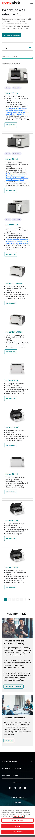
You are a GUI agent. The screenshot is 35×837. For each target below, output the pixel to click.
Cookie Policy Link (18, 816)
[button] (17, 761)
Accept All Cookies (17, 832)
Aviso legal (17, 802)
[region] (17, 820)
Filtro (6, 48)
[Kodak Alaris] (11, 2)
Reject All (17, 826)
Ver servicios (9, 740)
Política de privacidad (17, 798)
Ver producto (10, 125)
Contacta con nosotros (12, 35)
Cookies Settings (17, 820)
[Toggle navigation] (31, 2)
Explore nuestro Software (13, 686)
